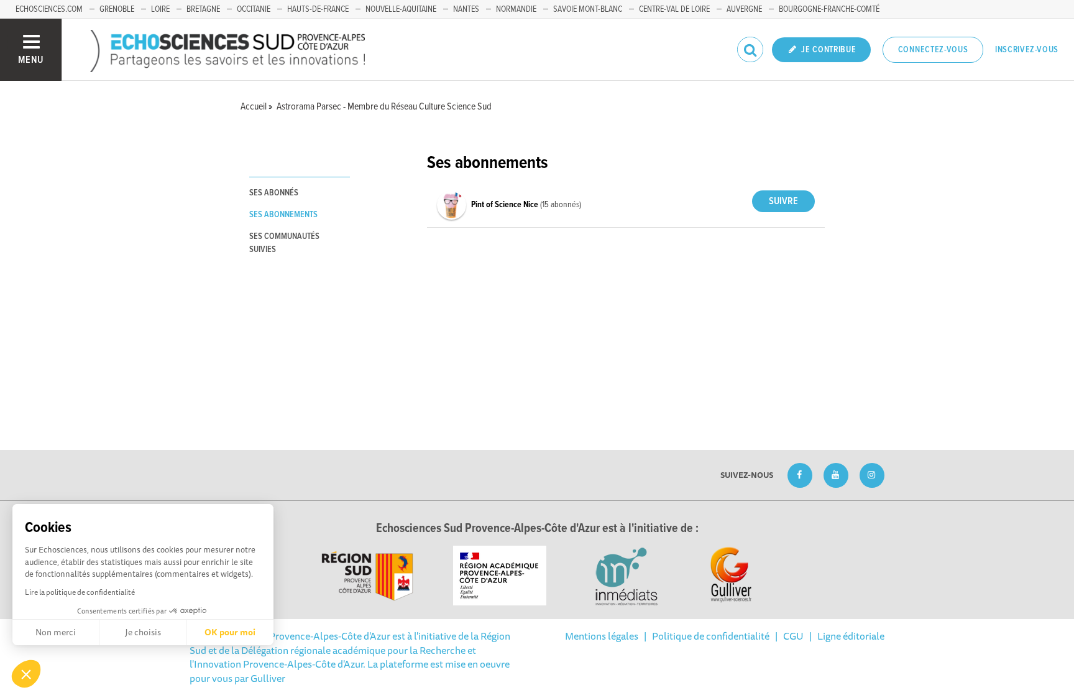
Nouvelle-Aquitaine (400, 9)
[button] (26, 674)
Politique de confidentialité (710, 636)
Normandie (516, 9)
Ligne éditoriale (850, 636)
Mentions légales (601, 636)
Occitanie (253, 9)
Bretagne (203, 9)
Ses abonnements (283, 214)
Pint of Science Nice (505, 204)
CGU (793, 636)
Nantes (466, 9)
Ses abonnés (273, 192)
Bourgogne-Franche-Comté (829, 9)
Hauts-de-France (318, 9)
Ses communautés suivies (284, 243)
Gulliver (267, 678)
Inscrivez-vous (1026, 49)
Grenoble (116, 9)
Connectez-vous (933, 49)
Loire (160, 9)
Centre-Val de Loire (674, 9)
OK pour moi (229, 632)
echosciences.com (49, 9)
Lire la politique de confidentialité (80, 592)
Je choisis (143, 632)
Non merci (55, 632)
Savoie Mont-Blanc (587, 9)
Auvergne (744, 9)
